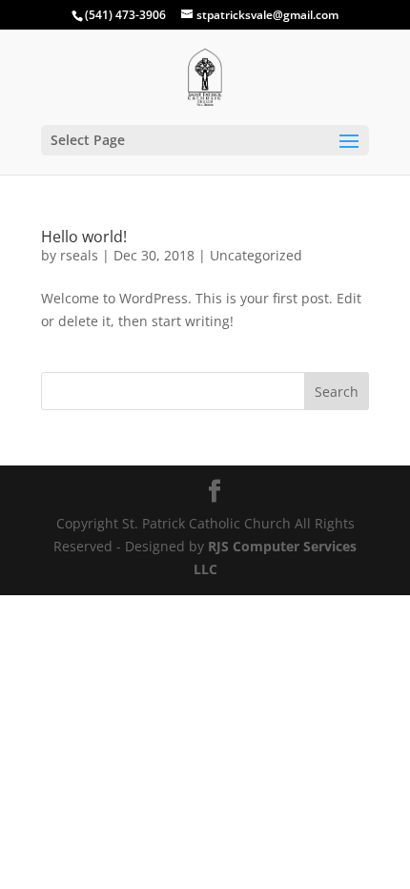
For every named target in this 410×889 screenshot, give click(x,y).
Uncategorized (256, 255)
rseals (79, 255)
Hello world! (84, 236)
